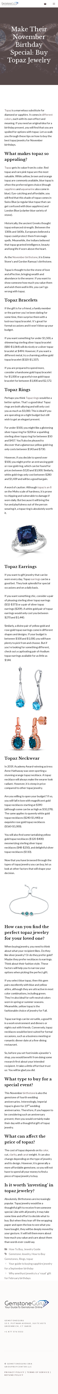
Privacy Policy (14, 1372)
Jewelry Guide (32, 1249)
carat (25, 1154)
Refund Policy (13, 1375)
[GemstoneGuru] (9, 3)
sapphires (10, 189)
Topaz (7, 110)
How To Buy (16, 1249)
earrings (36, 579)
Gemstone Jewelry (19, 1254)
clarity (13, 1154)
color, (45, 1150)
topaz (29, 1258)
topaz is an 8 (44, 487)
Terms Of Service (38, 1372)
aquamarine (28, 189)
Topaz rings (32, 397)
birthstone (29, 1093)
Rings (22, 1258)
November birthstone (25, 257)
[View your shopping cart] (45, 3)
